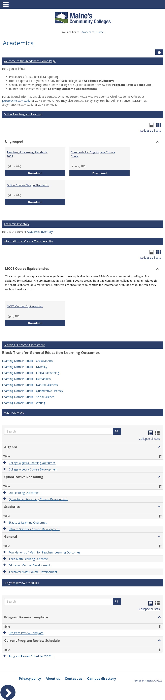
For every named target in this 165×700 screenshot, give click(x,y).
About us (53, 678)
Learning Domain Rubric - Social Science (28, 397)
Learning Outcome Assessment (24, 345)
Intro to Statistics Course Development (34, 529)
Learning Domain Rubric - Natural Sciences (30, 385)
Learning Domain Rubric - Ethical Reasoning (30, 373)
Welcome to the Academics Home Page (30, 61)
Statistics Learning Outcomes (28, 523)
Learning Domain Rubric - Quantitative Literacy (32, 391)
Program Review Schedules (21, 583)
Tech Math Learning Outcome (28, 559)
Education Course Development (29, 565)
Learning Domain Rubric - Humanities (26, 379)
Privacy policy (30, 678)
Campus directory (101, 678)
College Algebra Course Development (33, 469)
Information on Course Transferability (28, 241)
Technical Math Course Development (33, 572)
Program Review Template (26, 633)
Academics (87, 32)
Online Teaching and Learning (23, 114)
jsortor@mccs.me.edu (16, 100)
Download (46, 173)
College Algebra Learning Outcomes (32, 463)
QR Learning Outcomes (24, 493)
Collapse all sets (150, 130)
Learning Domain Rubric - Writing (23, 403)
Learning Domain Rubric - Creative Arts (27, 361)
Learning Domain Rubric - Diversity (24, 367)
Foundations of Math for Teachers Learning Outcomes (44, 552)
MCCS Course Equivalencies (25, 306)
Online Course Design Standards (28, 185)
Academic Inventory (16, 224)
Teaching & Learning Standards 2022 (27, 154)
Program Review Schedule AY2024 (31, 656)
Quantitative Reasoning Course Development (38, 499)
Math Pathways (14, 412)
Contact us (73, 678)
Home (100, 32)
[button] (117, 431)
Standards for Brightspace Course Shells (93, 154)
